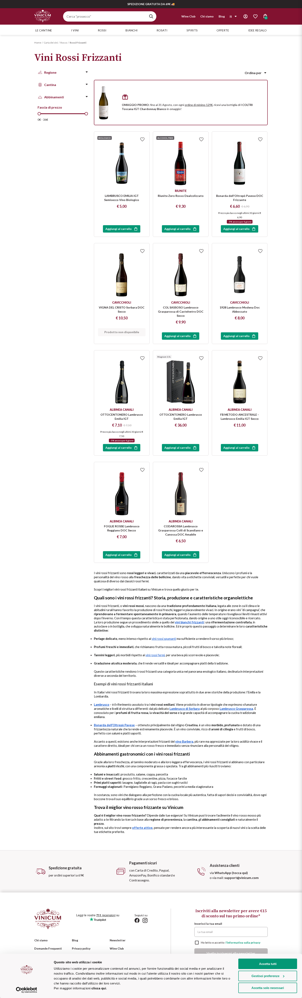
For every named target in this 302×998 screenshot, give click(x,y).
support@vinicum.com (241, 878)
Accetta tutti (268, 964)
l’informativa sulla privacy (243, 942)
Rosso (63, 42)
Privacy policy (81, 948)
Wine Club (188, 16)
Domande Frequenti (48, 948)
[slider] (39, 113)
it (231, 16)
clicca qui (98, 988)
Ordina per (253, 73)
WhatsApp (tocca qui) (231, 873)
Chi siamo (207, 16)
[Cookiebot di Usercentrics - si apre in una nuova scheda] (27, 990)
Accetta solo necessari (267, 988)
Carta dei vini (51, 42)
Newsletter (118, 940)
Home (37, 42)
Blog (222, 16)
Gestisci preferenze (265, 976)
